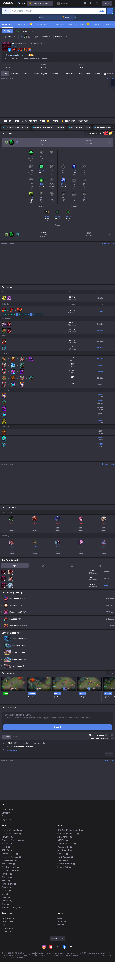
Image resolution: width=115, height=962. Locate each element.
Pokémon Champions (11, 840)
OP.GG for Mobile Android (69, 830)
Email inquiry (7, 928)
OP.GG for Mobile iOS (67, 833)
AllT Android (63, 837)
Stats (69, 24)
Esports (5, 901)
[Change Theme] (91, 3)
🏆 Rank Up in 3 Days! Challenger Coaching (70, 17)
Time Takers (7, 884)
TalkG (4, 897)
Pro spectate (58, 24)
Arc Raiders (7, 864)
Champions (7, 24)
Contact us (6, 931)
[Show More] (85, 3)
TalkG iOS (62, 860)
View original (12, 751)
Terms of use (7, 921)
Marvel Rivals (7, 860)
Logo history (7, 819)
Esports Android (65, 864)
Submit (57, 727)
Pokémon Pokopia (10, 857)
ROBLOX (5, 850)
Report (108, 754)
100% (9, 31)
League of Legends (41, 3)
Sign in (107, 3)
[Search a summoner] (102, 11)
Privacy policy (8, 918)
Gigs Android (63, 850)
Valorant (5, 843)
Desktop (5, 887)
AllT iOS (61, 840)
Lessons (97, 24)
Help (4, 925)
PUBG (4, 847)
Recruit (61, 925)
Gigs (3, 904)
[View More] (76, 3)
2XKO (4, 880)
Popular (6, 737)
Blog (4, 816)
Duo (3, 894)
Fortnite (5, 874)
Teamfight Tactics (10, 833)
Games (5, 891)
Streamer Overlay (9, 907)
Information (82, 24)
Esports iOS (63, 867)
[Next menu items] (112, 74)
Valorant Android (65, 843)
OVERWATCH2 (8, 854)
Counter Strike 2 (9, 870)
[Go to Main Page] (8, 3)
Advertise (62, 921)
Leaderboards (42, 24)
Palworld (5, 837)
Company (6, 813)
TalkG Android (64, 857)
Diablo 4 (5, 877)
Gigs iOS (61, 854)
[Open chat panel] (113, 82)
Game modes (24, 24)
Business (61, 918)
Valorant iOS (63, 847)
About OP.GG (7, 809)
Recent (16, 737)
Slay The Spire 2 (9, 867)
